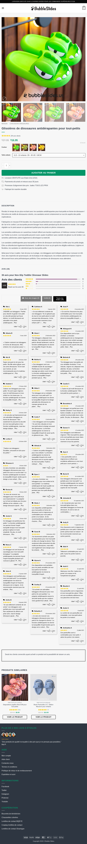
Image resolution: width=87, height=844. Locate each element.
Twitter (4, 790)
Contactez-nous (7, 763)
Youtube (5, 801)
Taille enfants (6, 155)
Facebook (5, 786)
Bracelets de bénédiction (11, 814)
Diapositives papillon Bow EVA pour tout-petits (15, 705)
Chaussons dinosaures (19, 123)
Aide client (6, 759)
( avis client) (15, 136)
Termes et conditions (9, 767)
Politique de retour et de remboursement (17, 771)
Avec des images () (31, 298)
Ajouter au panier (43, 172)
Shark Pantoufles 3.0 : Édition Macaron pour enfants (43, 705)
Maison (4, 123)
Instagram (5, 794)
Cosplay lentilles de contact (12, 825)
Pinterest (5, 798)
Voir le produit (15, 717)
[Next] (81, 59)
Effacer (82, 142)
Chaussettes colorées (10, 817)
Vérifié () (47, 298)
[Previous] (6, 59)
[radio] (16, 147)
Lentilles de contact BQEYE (12, 821)
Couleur (4, 147)
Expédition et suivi (8, 774)
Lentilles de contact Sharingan (13, 829)
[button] (3, 8)
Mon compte (6, 756)
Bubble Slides (49, 841)
